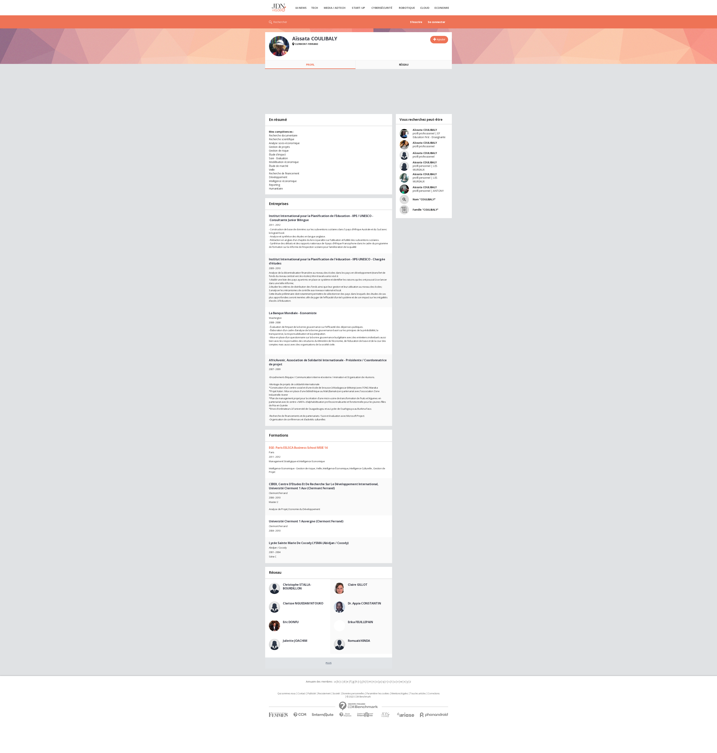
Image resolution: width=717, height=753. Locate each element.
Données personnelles (353, 693)
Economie (441, 8)
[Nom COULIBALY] (404, 199)
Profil (310, 64)
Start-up (358, 8)
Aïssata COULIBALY (425, 130)
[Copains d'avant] (365, 714)
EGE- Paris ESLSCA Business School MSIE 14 (298, 448)
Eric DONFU (291, 622)
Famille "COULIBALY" (425, 209)
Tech (314, 8)
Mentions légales (399, 693)
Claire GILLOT (358, 585)
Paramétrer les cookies (378, 693)
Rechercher (280, 22)
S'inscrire (416, 22)
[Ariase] (405, 715)
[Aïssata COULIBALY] (279, 46)
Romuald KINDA (359, 641)
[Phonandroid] (434, 714)
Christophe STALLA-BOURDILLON (297, 586)
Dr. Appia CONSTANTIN (364, 603)
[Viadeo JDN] (385, 714)
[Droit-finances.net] (345, 714)
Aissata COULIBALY (425, 162)
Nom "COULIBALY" (424, 199)
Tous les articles (418, 693)
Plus (328, 663)
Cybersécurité (381, 8)
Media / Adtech (334, 8)
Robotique (407, 8)
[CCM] (299, 714)
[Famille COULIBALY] (404, 209)
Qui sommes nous (286, 693)
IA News (301, 8)
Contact (301, 693)
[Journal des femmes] (278, 714)
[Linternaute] (323, 715)
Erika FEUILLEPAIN (360, 622)
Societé (336, 693)
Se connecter (436, 22)
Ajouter (441, 39)
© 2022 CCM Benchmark (359, 696)
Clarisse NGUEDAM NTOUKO (303, 603)
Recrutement (324, 693)
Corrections (433, 693)
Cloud (424, 8)
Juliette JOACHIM (295, 641)
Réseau (403, 64)
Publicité (312, 693)
